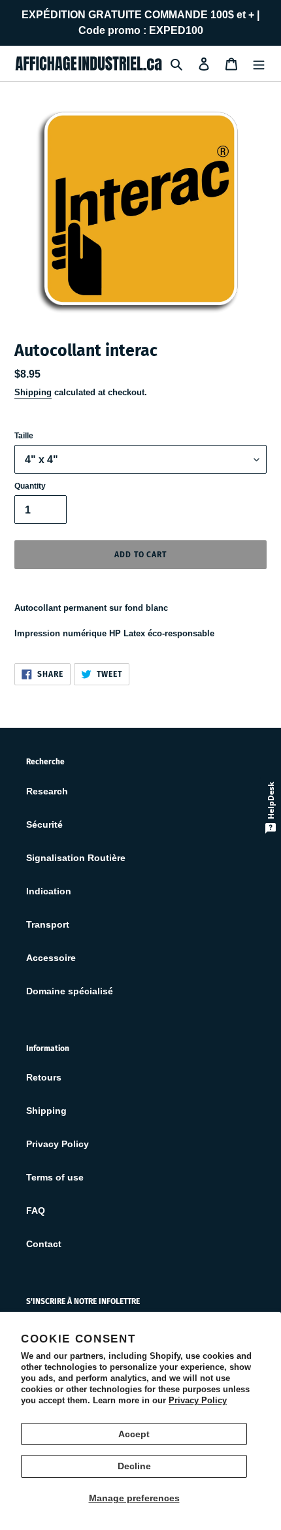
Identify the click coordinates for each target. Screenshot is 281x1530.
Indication (48, 891)
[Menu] (259, 63)
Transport (47, 924)
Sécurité (44, 824)
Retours (43, 1077)
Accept (134, 1434)
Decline (134, 1466)
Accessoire (51, 957)
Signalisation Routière (75, 858)
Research (47, 791)
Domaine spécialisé (69, 991)
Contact (43, 1244)
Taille (23, 435)
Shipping (33, 392)
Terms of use (55, 1177)
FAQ (35, 1210)
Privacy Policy (198, 1400)
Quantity (30, 486)
